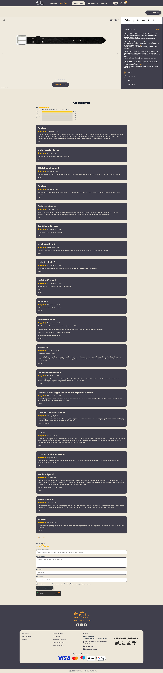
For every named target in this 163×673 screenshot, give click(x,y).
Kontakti (24, 639)
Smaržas (63, 3)
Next (43, 537)
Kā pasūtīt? (56, 636)
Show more (44, 361)
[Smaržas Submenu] (68, 3)
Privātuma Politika (58, 645)
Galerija (104, 3)
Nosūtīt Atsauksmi (44, 588)
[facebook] (77, 624)
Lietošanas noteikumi (59, 639)
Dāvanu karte (93, 3)
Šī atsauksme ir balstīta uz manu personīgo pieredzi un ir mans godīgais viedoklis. (65, 584)
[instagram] (81, 624)
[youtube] (85, 624)
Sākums (53, 3)
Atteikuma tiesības (58, 642)
